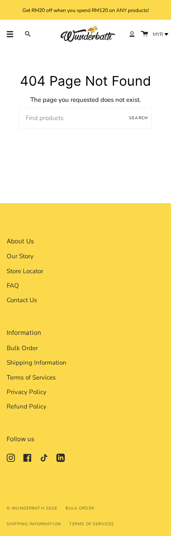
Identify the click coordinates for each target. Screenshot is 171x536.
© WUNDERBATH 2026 (32, 508)
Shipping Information (36, 362)
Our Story (20, 256)
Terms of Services (31, 377)
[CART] (144, 34)
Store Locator (25, 271)
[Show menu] (13, 34)
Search (138, 117)
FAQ (13, 285)
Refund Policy (26, 406)
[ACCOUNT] (132, 34)
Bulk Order (22, 348)
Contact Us (22, 300)
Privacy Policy (26, 392)
